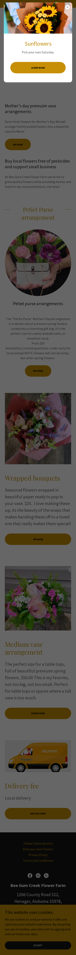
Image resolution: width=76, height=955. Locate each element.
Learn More (38, 67)
